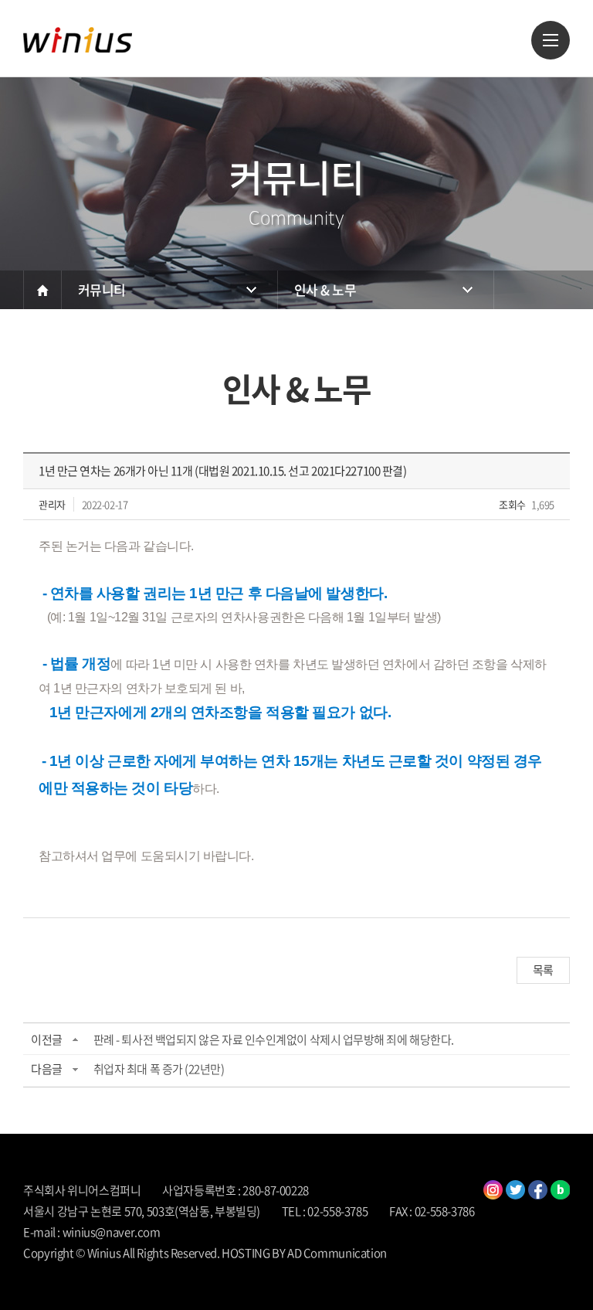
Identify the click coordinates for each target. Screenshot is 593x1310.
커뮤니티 (102, 289)
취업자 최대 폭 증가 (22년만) (159, 1068)
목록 (543, 969)
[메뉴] (550, 40)
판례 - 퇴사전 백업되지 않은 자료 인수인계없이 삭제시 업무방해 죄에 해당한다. (273, 1039)
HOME (42, 290)
